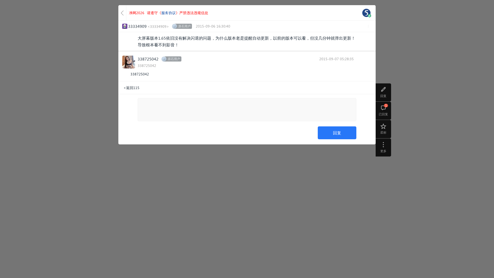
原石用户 (184, 26)
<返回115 (131, 87)
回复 (337, 132)
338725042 (148, 59)
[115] (366, 13)
